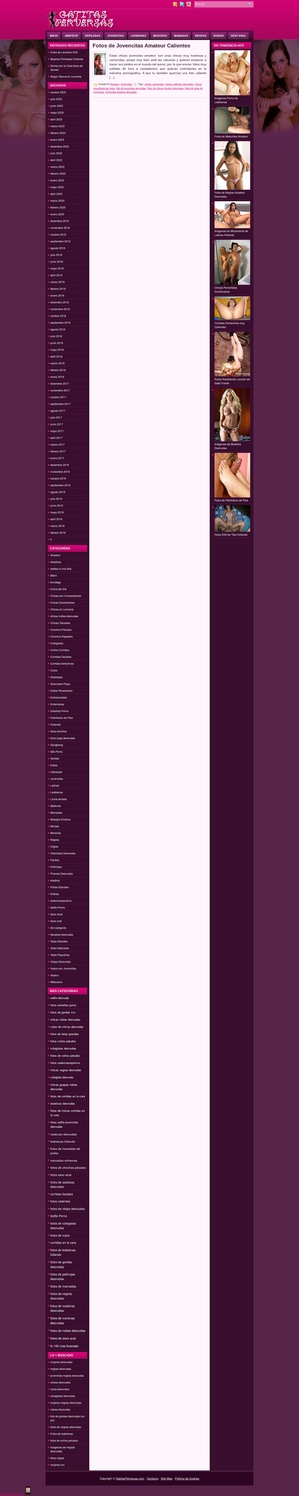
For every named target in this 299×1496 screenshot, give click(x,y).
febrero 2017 (58, 451)
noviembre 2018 (60, 309)
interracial (56, 772)
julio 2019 (56, 255)
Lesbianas (138, 36)
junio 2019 (56, 261)
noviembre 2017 (60, 390)
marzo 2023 (57, 126)
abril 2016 (56, 519)
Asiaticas (55, 562)
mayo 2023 (57, 112)
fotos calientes (60, 1201)
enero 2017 (57, 458)
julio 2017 (56, 417)
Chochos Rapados (61, 636)
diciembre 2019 (59, 221)
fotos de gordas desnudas (61, 1264)
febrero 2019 (58, 288)
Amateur (71, 36)
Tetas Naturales (59, 948)
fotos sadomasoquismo (65, 1063)
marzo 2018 (57, 363)
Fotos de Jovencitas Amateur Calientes (141, 46)
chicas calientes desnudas (179, 84)
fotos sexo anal (60, 1175)
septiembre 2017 (60, 404)
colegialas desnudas (63, 1048)
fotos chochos (58, 731)
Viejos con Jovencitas (63, 968)
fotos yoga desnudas (62, 738)
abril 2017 (56, 438)
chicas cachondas (154, 84)
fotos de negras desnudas (61, 1295)
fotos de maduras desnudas (62, 1308)
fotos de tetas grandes (64, 1034)
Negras (200, 36)
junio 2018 (56, 343)
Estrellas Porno (59, 711)
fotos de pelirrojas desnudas (62, 1276)
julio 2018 (56, 336)
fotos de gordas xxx (63, 1012)
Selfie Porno (57, 907)
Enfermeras (57, 704)
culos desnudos (59, 1389)
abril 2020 (56, 194)
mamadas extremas (63, 1160)
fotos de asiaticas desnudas (62, 1184)
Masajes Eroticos (60, 819)
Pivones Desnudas (61, 873)
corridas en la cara (63, 1242)
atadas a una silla (60, 568)
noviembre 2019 (60, 227)
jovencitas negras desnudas (67, 1375)
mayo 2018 (57, 349)
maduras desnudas (63, 1134)
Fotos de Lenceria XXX (64, 52)
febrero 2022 (58, 173)
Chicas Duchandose (62, 602)
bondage (55, 582)
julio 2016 (56, 498)
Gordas (54, 758)
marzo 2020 (57, 200)
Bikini (53, 575)
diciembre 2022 (59, 146)
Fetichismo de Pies (61, 717)
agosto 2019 (57, 248)
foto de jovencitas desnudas (131, 88)
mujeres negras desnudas (65, 1402)
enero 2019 (57, 295)
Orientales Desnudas (63, 853)
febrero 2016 (58, 532)
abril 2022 (56, 160)
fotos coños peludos (63, 1041)
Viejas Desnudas (60, 961)
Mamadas (181, 36)
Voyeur (54, 975)
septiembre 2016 (60, 485)
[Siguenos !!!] (182, 6)
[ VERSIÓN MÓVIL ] (11, 1494)
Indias (54, 765)
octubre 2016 (58, 478)
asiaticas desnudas (62, 1103)
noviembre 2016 (60, 471)
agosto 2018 (57, 329)
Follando (55, 724)
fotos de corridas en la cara (67, 1096)
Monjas (54, 826)
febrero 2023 (58, 133)
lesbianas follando (62, 1141)
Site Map (166, 1478)
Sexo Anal (238, 36)
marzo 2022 (57, 167)
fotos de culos (60, 1235)
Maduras (160, 36)
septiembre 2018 (60, 322)
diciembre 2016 (59, 465)
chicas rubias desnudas (65, 1019)
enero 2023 (57, 139)
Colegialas (56, 643)
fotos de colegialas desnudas (63, 1225)
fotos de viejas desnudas (67, 1208)
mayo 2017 (57, 431)
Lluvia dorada (58, 799)
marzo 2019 (57, 282)
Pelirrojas (56, 867)
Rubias (218, 36)
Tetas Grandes (59, 941)
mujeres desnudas (61, 1362)
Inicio (54, 36)
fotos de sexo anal (63, 1338)
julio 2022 (56, 153)
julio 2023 (56, 99)
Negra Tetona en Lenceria (65, 76)
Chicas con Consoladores (65, 596)
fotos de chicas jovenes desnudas (165, 88)
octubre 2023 (58, 92)
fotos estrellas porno (63, 1005)
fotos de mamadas (63, 1286)
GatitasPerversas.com (130, 1478)
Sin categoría (58, 928)
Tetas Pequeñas (60, 955)
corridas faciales (61, 1194)
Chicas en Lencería (62, 609)
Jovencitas (115, 36)
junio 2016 (56, 505)
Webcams (56, 982)
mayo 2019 (57, 268)
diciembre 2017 (59, 383)
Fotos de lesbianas (61, 1433)
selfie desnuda (59, 998)
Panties (54, 860)
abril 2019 (56, 275)
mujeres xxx (57, 1464)
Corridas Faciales (60, 657)
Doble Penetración (61, 690)
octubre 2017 (58, 397)
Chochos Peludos (61, 629)
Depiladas (92, 36)
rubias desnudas (60, 1409)
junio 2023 (56, 106)
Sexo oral (56, 921)
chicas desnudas (60, 1382)
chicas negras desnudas (65, 1070)
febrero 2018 (58, 370)
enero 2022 (57, 180)
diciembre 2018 (59, 302)
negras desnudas (60, 1369)
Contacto (152, 1478)
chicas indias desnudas (64, 616)
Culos (53, 670)
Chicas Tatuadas (60, 623)
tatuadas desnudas (61, 934)
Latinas (54, 785)
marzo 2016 (57, 526)
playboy (55, 880)
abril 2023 (56, 119)
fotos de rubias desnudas (67, 1330)
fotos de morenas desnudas (62, 1320)
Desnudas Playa (60, 684)
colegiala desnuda (61, 1077)
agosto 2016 (57, 492)
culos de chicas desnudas (66, 1027)
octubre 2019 (58, 234)
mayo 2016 (57, 512)
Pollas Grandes (59, 887)
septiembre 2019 (60, 241)
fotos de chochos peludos (68, 1167)
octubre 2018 (58, 316)
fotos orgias (57, 1458)
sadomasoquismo (61, 900)
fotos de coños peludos (65, 1055)
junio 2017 (56, 424)
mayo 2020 (57, 187)
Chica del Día (58, 589)
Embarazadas (58, 697)
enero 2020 (57, 214)
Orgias (54, 846)
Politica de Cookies (187, 1478)
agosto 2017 (57, 410)
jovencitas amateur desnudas (121, 92)
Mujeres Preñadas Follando (66, 59)
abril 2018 (56, 356)
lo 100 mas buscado (64, 1345)
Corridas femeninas (62, 663)
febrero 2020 (58, 207)
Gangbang (56, 745)
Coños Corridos (59, 650)
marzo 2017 (57, 444)
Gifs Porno (56, 751)
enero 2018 (57, 377)
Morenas (55, 833)
